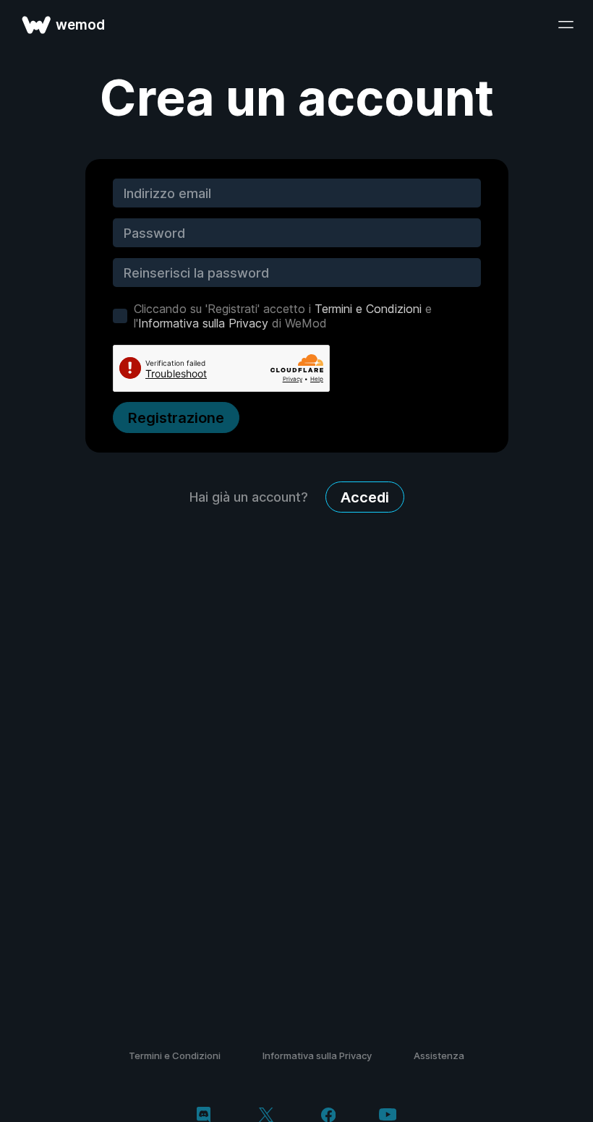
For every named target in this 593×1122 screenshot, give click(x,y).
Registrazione (176, 418)
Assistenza (439, 1055)
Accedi (365, 497)
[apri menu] (565, 24)
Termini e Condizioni (368, 308)
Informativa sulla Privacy (203, 323)
